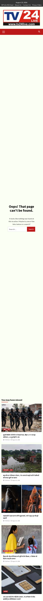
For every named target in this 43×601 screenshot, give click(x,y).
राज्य (9, 429)
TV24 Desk (7, 440)
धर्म (4, 510)
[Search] (39, 32)
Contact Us (27, 5)
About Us (18, 5)
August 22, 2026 (16, 440)
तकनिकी (5, 591)
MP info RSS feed (7, 5)
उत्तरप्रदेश (6, 470)
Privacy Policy (37, 5)
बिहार (5, 429)
